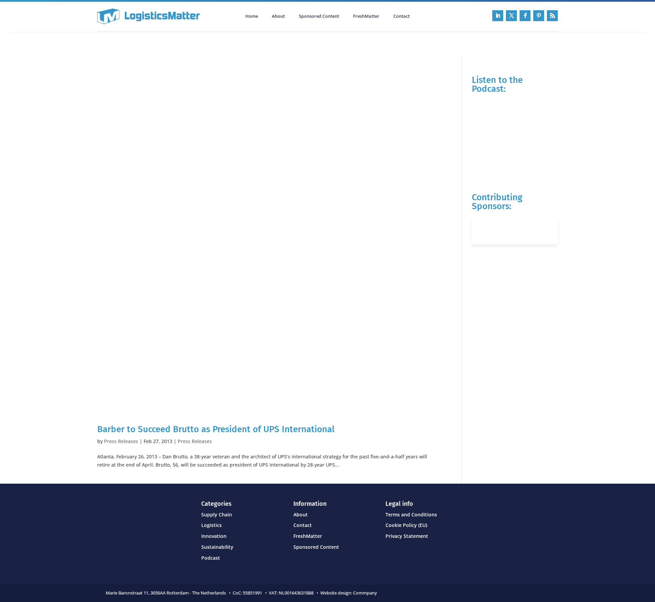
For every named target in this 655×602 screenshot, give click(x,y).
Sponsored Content (319, 16)
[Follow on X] (511, 15)
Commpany (365, 593)
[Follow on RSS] (552, 15)
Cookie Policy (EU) (406, 525)
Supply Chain (216, 514)
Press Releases (121, 441)
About (278, 16)
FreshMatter (366, 16)
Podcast (170, 43)
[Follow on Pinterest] (538, 15)
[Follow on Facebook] (525, 15)
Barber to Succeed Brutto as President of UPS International (216, 429)
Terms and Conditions (411, 514)
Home (251, 16)
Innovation (214, 536)
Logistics (211, 525)
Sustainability (217, 547)
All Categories (116, 43)
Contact (401, 16)
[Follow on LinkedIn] (497, 15)
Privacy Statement (406, 536)
